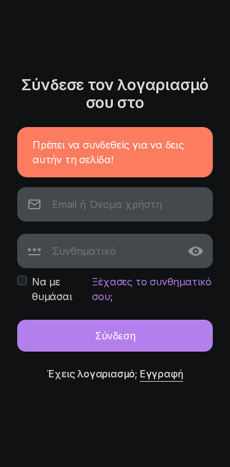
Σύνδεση (115, 335)
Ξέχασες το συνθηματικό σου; (152, 289)
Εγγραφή (161, 374)
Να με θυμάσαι (52, 289)
